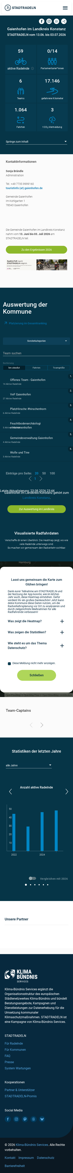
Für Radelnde (14, 1043)
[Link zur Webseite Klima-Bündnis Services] (21, 976)
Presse (9, 1062)
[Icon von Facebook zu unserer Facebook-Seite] (8, 1119)
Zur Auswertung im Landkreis (36, 509)
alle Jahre (12, 765)
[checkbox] (36, 663)
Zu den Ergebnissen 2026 (36, 249)
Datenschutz (45, 1158)
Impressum (26, 1158)
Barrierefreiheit (15, 1166)
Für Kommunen (15, 1050)
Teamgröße (59, 368)
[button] (10, 791)
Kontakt (10, 1158)
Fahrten (36, 368)
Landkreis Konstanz (36, 498)
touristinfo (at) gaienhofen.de (24, 188)
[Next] (41, 725)
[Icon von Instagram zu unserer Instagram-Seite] (16, 1119)
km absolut (14, 368)
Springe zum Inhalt (17, 141)
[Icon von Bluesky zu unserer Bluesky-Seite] (42, 1119)
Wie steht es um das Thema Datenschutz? (27, 645)
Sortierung (8, 363)
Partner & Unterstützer (20, 1090)
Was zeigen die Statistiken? (27, 632)
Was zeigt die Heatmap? (25, 621)
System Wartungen (18, 1068)
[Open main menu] (65, 8)
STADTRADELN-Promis (21, 1096)
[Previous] (32, 725)
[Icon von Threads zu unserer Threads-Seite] (33, 1119)
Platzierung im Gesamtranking (28, 323)
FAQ (7, 1056)
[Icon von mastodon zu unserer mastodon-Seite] (25, 1119)
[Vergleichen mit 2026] (33, 879)
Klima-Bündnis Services (32, 1145)
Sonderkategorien (36, 341)
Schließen (37, 675)
